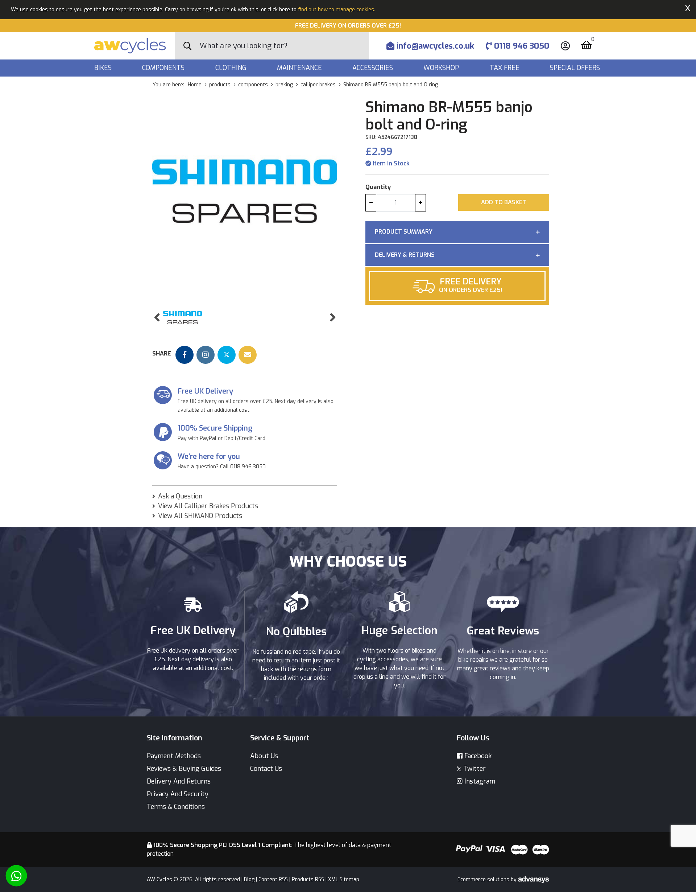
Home (195, 84)
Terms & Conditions (176, 806)
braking (284, 84)
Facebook (477, 756)
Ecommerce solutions (484, 879)
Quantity (378, 187)
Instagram (479, 781)
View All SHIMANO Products (200, 515)
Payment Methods (174, 756)
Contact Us (266, 768)
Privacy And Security (177, 794)
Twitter (473, 768)
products (220, 84)
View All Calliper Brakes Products (208, 506)
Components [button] (164, 67)
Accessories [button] (373, 67)
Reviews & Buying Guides (184, 768)
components (253, 84)
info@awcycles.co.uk (434, 45)
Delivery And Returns (179, 781)
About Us (264, 756)
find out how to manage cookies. (336, 9)
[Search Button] (187, 46)
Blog (249, 879)
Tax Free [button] (505, 67)
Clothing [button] (231, 67)
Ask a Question (180, 496)
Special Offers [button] (576, 67)
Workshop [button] (442, 67)
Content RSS (273, 879)
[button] (156, 317)
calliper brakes (318, 84)
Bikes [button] (103, 67)
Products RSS (308, 879)
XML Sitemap (343, 879)
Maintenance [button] (300, 67)
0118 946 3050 (520, 45)
